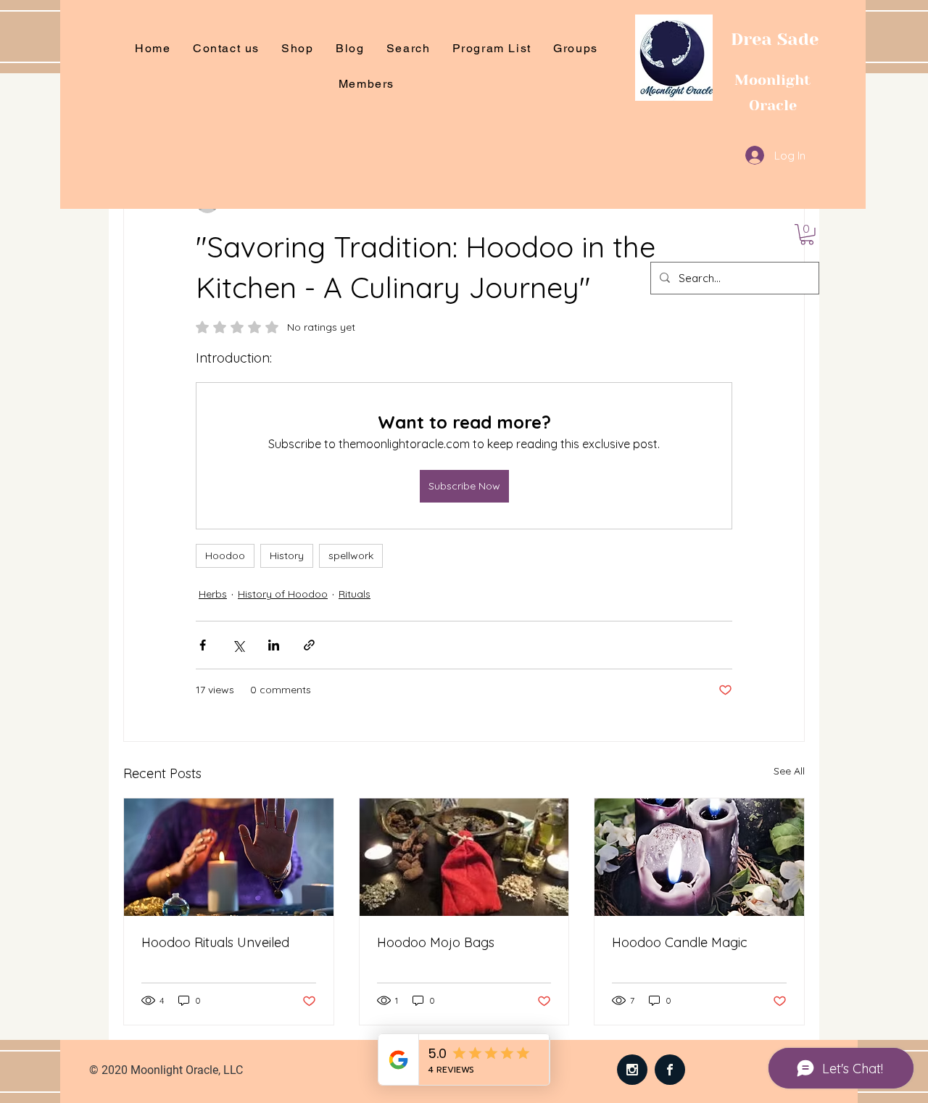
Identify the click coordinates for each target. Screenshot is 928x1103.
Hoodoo (225, 555)
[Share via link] (309, 645)
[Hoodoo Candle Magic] (699, 857)
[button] (807, 234)
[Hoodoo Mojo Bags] (464, 857)
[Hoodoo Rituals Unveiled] (229, 857)
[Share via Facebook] (203, 645)
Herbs (213, 593)
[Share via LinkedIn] (274, 645)
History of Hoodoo (283, 593)
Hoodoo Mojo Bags (435, 942)
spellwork (350, 555)
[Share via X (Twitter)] (238, 645)
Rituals (354, 593)
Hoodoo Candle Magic (679, 942)
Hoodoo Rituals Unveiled (215, 942)
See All (789, 770)
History (287, 555)
